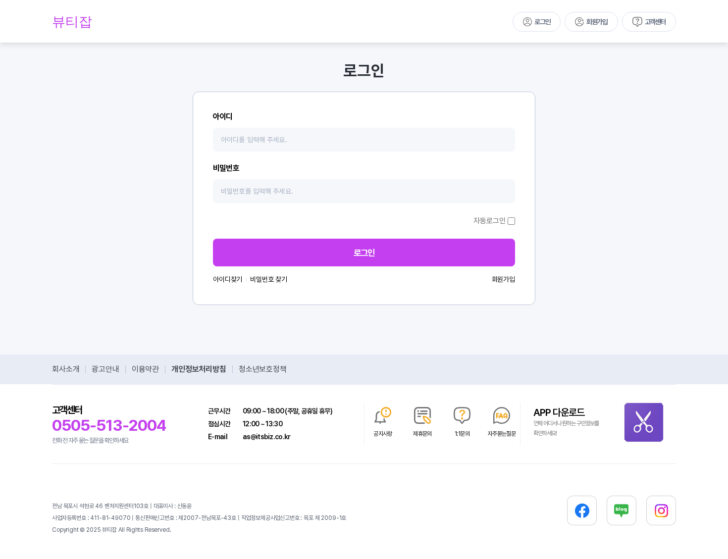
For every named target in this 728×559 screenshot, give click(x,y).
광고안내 (105, 369)
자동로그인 (489, 220)
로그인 (542, 22)
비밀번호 (226, 168)
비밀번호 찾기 (268, 279)
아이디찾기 (227, 279)
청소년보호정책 (263, 369)
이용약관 (145, 369)
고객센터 (655, 22)
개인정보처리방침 (198, 369)
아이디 (223, 116)
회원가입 (596, 22)
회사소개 (65, 369)
